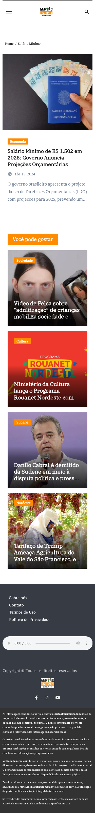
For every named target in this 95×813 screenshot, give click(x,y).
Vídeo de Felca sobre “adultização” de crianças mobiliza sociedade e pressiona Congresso (47, 313)
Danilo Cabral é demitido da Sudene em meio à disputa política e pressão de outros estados (47, 475)
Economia (18, 141)
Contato (16, 605)
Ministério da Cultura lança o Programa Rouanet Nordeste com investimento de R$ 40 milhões (44, 397)
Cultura (22, 341)
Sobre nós (18, 597)
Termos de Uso (22, 612)
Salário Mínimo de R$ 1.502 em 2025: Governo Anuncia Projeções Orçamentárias (45, 158)
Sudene (22, 422)
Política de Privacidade (29, 619)
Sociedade (24, 260)
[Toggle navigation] (9, 11)
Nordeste (23, 502)
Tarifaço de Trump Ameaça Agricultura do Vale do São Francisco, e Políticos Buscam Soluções (45, 559)
